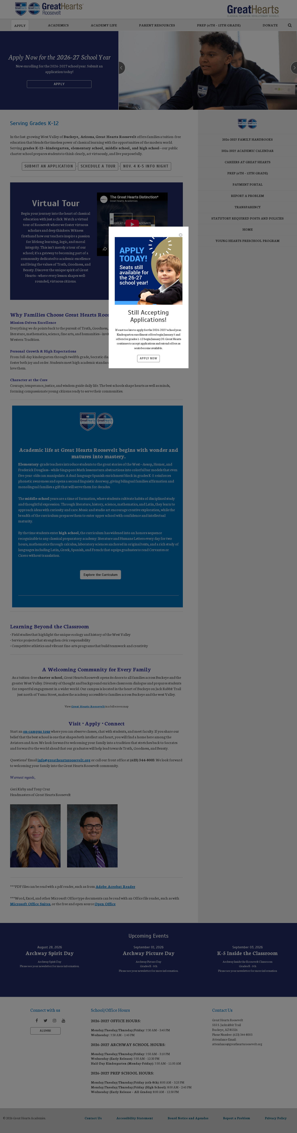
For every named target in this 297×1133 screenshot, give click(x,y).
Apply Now (148, 358)
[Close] (180, 235)
